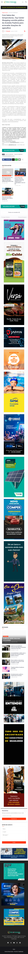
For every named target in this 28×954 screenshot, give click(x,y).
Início (14, 949)
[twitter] (11, 943)
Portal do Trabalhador (18, 951)
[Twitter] (13, 159)
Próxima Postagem (22, 217)
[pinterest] (20, 943)
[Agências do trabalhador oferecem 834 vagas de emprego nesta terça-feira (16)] (6, 648)
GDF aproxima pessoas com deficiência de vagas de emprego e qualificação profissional (7, 179)
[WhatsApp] (16, 159)
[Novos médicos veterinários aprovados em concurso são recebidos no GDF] (6, 662)
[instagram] (17, 943)
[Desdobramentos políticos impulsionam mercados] (6, 676)
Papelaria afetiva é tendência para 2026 (17, 668)
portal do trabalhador (13, 12)
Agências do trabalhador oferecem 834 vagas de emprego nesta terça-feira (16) (18, 647)
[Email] (19, 159)
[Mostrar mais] (22, 159)
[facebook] (8, 943)
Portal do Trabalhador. (18, 154)
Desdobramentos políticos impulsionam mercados (17, 675)
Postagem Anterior (5, 217)
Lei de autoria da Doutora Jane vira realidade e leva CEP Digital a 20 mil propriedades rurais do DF (20, 180)
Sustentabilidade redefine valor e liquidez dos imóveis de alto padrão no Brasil (18, 654)
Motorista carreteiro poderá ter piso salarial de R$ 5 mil (7, 198)
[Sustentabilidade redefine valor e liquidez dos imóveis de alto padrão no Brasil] (6, 655)
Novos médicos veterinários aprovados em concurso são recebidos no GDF (17, 661)
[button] (2, 2)
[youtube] (14, 943)
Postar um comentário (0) (14, 212)
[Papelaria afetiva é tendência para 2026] (6, 669)
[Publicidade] (14, 7)
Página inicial (5, 12)
